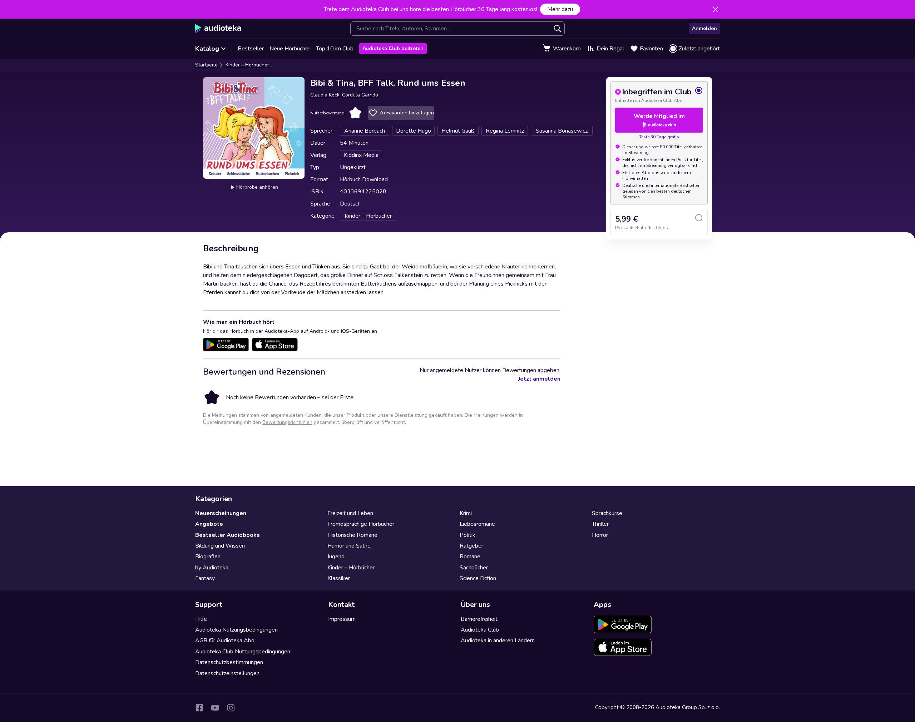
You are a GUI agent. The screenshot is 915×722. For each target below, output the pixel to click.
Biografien (208, 556)
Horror (600, 535)
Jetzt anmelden (539, 379)
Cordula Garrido (360, 95)
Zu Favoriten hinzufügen (406, 112)
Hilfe (201, 619)
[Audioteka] (218, 28)
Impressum (342, 619)
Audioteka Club (480, 630)
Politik (467, 535)
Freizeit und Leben (350, 513)
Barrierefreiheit (479, 619)
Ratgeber (471, 546)
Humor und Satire (349, 546)
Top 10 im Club (334, 49)
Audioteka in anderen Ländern (498, 640)
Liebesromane (477, 524)
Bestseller (251, 49)
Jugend (336, 556)
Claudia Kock (325, 95)
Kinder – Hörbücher (247, 64)
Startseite (206, 64)
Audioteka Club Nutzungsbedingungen (242, 652)
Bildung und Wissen (220, 546)
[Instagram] (231, 707)
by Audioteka (211, 568)
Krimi (466, 513)
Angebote (209, 524)
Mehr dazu (560, 9)
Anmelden (704, 28)
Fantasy (205, 578)
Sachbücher (474, 568)
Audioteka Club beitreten (393, 48)
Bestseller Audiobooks (227, 535)
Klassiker (338, 578)
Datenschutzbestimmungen (229, 662)
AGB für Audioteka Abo (224, 640)
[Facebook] (199, 707)
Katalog (207, 48)
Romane (470, 556)
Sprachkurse (607, 513)
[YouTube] (215, 707)
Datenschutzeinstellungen (227, 673)
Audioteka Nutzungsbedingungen (236, 630)
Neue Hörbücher (289, 49)
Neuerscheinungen (220, 513)
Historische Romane (352, 535)
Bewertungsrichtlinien (287, 422)
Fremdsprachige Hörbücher (360, 524)
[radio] (659, 94)
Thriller (600, 524)
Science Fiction (478, 578)
